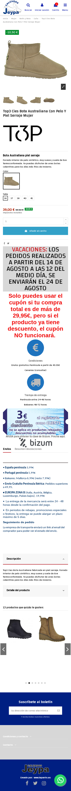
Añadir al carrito (38, 231)
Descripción (14, 558)
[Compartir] (4, 243)
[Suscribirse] (58, 710)
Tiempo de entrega (35, 395)
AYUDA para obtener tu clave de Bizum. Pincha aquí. (35, 436)
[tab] (35, 559)
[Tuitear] (8, 243)
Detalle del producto (18, 590)
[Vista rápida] (12, 620)
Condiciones (36, 360)
